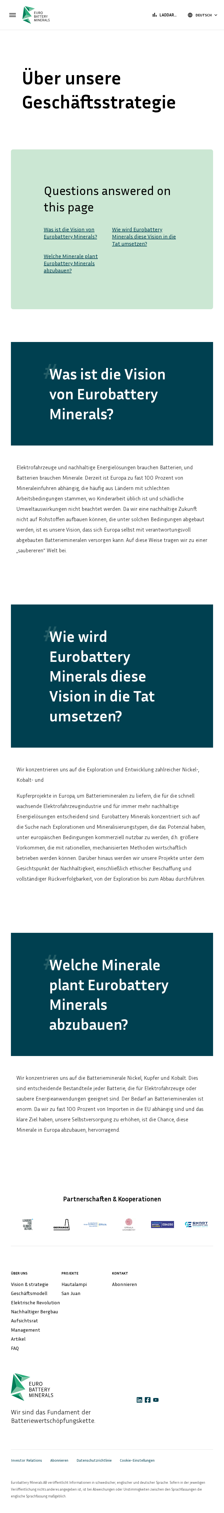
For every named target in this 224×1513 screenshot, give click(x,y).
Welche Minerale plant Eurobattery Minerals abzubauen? (71, 263)
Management (25, 1330)
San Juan (71, 1293)
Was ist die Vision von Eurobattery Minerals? (70, 233)
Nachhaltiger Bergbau (34, 1311)
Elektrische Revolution (35, 1302)
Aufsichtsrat (24, 1320)
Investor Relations (26, 1460)
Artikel (18, 1339)
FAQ (15, 1348)
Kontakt (120, 1273)
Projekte (69, 1273)
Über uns (19, 1273)
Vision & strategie (29, 1284)
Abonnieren (124, 1284)
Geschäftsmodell (29, 1293)
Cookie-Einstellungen (137, 1460)
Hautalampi (74, 1284)
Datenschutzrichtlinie (94, 1460)
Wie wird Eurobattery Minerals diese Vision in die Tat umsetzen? (144, 236)
